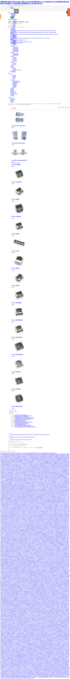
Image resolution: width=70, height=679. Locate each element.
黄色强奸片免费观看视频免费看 (13, 567)
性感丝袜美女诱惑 (38, 609)
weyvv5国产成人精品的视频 (31, 542)
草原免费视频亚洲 (44, 471)
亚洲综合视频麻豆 (53, 496)
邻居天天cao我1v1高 (27, 581)
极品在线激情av (18, 585)
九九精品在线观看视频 (64, 460)
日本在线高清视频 (28, 588)
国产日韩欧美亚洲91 (46, 562)
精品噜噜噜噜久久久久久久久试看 (9, 519)
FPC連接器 (33, 30)
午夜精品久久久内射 (39, 525)
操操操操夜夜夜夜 (16, 568)
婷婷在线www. (65, 543)
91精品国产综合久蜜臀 (16, 515)
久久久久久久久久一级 (39, 487)
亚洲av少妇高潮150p (23, 502)
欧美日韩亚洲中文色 (10, 483)
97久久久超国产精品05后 (56, 506)
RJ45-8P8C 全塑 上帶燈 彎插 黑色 (17, 354)
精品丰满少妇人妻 (4, 528)
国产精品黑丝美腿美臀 (32, 476)
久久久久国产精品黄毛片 (40, 543)
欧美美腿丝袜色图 (21, 561)
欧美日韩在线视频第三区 (64, 571)
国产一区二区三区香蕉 (44, 547)
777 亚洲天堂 (19, 490)
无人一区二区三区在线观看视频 (8, 544)
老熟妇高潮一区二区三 (43, 520)
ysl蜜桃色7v (53, 459)
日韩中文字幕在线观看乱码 (10, 500)
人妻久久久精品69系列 (46, 581)
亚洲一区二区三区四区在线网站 (6, 596)
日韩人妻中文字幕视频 (30, 502)
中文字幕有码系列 (32, 545)
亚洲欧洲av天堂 (62, 464)
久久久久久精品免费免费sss (37, 524)
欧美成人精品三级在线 (24, 492)
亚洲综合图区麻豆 (54, 507)
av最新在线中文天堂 (12, 562)
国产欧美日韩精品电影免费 (14, 474)
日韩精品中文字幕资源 (32, 609)
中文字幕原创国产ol (65, 504)
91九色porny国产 (49, 529)
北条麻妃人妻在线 (62, 535)
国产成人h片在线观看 (23, 458)
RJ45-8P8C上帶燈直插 (15, 268)
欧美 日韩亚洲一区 (34, 588)
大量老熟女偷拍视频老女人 (7, 581)
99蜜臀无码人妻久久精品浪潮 (54, 516)
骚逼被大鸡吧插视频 (15, 556)
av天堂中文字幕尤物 (51, 486)
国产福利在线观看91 (37, 587)
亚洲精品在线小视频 (37, 527)
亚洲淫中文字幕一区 (55, 576)
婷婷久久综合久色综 (23, 470)
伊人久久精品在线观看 (24, 516)
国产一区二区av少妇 (21, 474)
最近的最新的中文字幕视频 (22, 478)
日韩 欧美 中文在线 (66, 586)
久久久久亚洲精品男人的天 (61, 575)
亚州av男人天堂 (60, 521)
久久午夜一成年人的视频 (40, 596)
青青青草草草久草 (36, 535)
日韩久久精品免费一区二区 (48, 482)
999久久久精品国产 (60, 599)
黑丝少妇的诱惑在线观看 (64, 483)
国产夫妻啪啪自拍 (32, 605)
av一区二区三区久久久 (27, 477)
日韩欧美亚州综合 (52, 571)
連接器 (11, 29)
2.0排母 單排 (44, 34)
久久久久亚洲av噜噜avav (50, 569)
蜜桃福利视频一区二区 (24, 544)
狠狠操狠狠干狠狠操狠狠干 (19, 591)
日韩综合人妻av (22, 574)
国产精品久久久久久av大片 (32, 463)
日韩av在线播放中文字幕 (13, 487)
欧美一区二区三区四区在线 (15, 472)
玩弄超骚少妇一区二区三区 (56, 482)
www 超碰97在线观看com (5, 507)
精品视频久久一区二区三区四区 (15, 603)
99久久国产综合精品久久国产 (51, 556)
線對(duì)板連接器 (47, 30)
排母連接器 (19, 30)
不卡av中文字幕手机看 (31, 457)
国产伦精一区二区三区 (60, 605)
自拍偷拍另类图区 (20, 507)
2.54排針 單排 (28, 34)
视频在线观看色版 (15, 478)
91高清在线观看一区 (42, 478)
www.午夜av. (54, 529)
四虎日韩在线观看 (25, 558)
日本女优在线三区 (33, 512)
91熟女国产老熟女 (29, 519)
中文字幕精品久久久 (11, 569)
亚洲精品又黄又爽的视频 (19, 459)
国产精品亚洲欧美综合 (59, 549)
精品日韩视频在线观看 (23, 510)
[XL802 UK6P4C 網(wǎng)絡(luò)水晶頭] (19, 141)
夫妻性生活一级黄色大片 (28, 499)
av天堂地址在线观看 (40, 477)
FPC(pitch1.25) (15, 64)
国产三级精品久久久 (53, 581)
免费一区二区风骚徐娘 (48, 505)
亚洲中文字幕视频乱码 (56, 606)
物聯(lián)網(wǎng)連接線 (44, 32)
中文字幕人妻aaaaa (37, 518)
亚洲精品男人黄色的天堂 (15, 596)
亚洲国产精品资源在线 (63, 528)
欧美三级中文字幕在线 (8, 561)
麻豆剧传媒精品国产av (5, 496)
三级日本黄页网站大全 (64, 560)
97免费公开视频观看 (11, 563)
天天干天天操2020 (7, 546)
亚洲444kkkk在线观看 (6, 473)
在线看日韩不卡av (21, 482)
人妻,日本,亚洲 (46, 531)
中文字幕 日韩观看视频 (38, 483)
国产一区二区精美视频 (37, 548)
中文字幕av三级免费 (29, 553)
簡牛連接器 (23, 30)
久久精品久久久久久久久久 (16, 513)
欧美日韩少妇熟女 (8, 541)
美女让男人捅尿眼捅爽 (57, 458)
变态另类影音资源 (38, 503)
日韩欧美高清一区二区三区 (58, 504)
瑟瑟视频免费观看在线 (42, 497)
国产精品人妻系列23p (15, 491)
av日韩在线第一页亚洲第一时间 (53, 510)
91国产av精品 (28, 470)
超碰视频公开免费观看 (58, 582)
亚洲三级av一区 (64, 517)
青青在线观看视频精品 (59, 532)
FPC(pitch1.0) (14, 63)
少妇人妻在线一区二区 (61, 505)
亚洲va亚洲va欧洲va (21, 485)
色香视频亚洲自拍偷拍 (10, 568)
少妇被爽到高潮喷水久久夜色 (62, 545)
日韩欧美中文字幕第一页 (34, 470)
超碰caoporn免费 (65, 503)
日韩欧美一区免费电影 (19, 524)
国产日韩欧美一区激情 (18, 569)
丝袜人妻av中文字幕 (60, 462)
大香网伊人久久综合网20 (38, 500)
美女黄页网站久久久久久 (32, 543)
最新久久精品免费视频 (53, 570)
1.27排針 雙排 (16, 34)
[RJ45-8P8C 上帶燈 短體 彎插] (19, 301)
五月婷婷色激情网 (49, 488)
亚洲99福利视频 (65, 549)
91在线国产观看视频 (37, 520)
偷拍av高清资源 (2, 603)
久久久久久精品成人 (28, 583)
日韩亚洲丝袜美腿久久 (41, 517)
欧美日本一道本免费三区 (46, 516)
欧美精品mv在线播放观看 (61, 455)
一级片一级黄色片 (6, 570)
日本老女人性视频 (9, 491)
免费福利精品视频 (43, 502)
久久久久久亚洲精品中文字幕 (32, 596)
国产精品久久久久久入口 (49, 470)
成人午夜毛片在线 (31, 455)
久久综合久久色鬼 (16, 519)
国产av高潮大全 (32, 591)
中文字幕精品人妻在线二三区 (18, 455)
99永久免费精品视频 (46, 477)
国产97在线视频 (53, 461)
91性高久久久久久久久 (65, 602)
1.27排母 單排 (36, 34)
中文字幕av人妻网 (13, 555)
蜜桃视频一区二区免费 (26, 504)
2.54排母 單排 (52, 34)
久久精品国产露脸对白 (43, 488)
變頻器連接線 (15, 83)
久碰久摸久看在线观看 (25, 543)
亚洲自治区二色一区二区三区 (13, 554)
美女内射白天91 (27, 487)
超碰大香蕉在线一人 (8, 540)
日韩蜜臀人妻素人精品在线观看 (26, 569)
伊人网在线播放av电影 (54, 500)
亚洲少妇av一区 (46, 543)
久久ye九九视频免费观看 (13, 599)
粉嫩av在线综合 (44, 464)
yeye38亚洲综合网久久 (32, 503)
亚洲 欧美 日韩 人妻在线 (4, 506)
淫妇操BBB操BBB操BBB (22, 601)
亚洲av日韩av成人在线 (58, 602)
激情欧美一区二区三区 (46, 491)
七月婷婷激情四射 (61, 492)
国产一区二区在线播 (60, 507)
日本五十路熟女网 (42, 513)
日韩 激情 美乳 (26, 530)
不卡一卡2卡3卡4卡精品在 (23, 500)
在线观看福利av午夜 (26, 455)
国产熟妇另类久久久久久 (27, 540)
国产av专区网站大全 (30, 497)
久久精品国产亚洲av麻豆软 (14, 583)
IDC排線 (14, 78)
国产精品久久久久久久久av (19, 528)
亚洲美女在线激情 (39, 469)
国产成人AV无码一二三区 (48, 459)
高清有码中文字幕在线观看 (49, 460)
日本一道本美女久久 (25, 503)
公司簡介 (11, 439)
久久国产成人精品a (54, 455)
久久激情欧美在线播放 (41, 511)
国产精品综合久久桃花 (3, 482)
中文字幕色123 (65, 512)
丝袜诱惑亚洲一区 (52, 546)
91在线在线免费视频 (30, 496)
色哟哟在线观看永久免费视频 (9, 455)
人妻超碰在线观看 (55, 524)
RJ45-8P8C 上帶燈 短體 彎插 (16, 302)
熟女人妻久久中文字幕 (30, 595)
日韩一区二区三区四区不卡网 (16, 476)
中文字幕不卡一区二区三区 (43, 553)
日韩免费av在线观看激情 (43, 514)
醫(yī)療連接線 (15, 86)
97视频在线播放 (59, 477)
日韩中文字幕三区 (4, 501)
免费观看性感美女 (4, 477)
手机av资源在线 (63, 519)
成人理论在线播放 (18, 532)
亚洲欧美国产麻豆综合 (14, 561)
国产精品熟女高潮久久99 (64, 597)
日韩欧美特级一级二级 (27, 473)
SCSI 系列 (14, 28)
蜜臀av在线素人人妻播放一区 (35, 498)
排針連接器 (16, 30)
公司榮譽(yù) (21, 41)
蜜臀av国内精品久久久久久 (20, 469)
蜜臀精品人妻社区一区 (66, 461)
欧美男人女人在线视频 (60, 596)
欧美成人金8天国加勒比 (22, 567)
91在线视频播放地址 (38, 602)
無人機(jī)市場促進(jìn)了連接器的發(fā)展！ (21, 414)
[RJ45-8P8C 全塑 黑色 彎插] (19, 387)
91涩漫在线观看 (23, 547)
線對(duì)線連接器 (53, 30)
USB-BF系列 (14, 59)
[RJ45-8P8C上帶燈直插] (19, 266)
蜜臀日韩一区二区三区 (7, 486)
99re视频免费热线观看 (59, 459)
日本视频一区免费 (24, 586)
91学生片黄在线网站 (53, 596)
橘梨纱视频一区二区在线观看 (17, 610)
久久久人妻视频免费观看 (42, 534)
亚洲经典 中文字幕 (61, 585)
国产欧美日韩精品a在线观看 (21, 487)
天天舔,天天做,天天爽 (10, 488)
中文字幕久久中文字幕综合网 (26, 549)
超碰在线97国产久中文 (22, 527)
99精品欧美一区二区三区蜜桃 (20, 533)
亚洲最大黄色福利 (49, 554)
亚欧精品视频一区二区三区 (36, 529)
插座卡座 (16, 36)
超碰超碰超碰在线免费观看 (15, 518)
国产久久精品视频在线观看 (59, 476)
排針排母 (11, 33)
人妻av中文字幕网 (50, 592)
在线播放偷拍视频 (51, 543)
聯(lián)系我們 (12, 8)
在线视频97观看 (10, 559)
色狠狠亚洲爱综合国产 (30, 454)
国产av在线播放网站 (55, 505)
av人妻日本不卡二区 (38, 461)
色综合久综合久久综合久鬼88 (11, 510)
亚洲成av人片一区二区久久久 (35, 488)
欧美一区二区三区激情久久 (46, 496)
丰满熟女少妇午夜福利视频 (17, 506)
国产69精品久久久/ (56, 469)
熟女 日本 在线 (28, 515)
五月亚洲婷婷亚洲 (29, 577)
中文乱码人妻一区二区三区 (44, 560)
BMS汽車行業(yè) (47, 38)
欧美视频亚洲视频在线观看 (13, 570)
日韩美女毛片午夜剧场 (61, 559)
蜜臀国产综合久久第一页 (11, 528)
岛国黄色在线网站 (40, 474)
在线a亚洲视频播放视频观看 (46, 500)
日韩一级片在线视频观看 (4, 515)
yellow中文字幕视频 (19, 543)
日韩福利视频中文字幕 (56, 562)
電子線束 (14, 32)
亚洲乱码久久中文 (42, 507)
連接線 (11, 31)
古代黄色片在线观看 (12, 459)
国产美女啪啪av (44, 558)
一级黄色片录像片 (50, 506)
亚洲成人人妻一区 (41, 546)
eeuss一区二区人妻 (27, 568)
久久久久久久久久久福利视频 (13, 507)
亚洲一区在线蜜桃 (36, 528)
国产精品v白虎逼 (39, 540)
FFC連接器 (36, 30)
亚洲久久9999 (49, 535)
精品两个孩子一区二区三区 (32, 544)
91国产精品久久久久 (23, 517)
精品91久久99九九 (37, 530)
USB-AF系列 (14, 57)
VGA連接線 (50, 32)
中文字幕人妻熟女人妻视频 (40, 575)
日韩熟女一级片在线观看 (50, 527)
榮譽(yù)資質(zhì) (24, 439)
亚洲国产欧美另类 (29, 517)
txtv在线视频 (37, 505)
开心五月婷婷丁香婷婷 (58, 558)
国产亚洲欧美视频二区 (54, 544)
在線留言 (11, 14)
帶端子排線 (14, 77)
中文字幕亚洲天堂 (53, 475)
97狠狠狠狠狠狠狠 (66, 596)
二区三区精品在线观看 (4, 490)
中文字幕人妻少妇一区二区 (21, 599)
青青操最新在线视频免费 (26, 475)
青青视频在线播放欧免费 (16, 531)
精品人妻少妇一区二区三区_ (49, 512)
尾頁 (16, 411)
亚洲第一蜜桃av (38, 570)
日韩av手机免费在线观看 (59, 487)
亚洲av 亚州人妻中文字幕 (38, 455)
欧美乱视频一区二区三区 (9, 553)
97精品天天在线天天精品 (4, 597)
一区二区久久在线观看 (44, 567)
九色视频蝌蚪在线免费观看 (41, 588)
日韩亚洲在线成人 (9, 478)
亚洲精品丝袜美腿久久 (26, 526)
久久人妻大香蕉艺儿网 (35, 553)
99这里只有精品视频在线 (31, 500)
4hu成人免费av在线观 (3, 545)
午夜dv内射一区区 (25, 463)
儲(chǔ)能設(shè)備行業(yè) (41, 38)
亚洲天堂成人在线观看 (6, 456)
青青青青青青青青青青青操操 (19, 462)
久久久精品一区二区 (58, 572)
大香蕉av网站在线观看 (19, 493)
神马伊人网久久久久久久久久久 (10, 521)
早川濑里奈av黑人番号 (8, 527)
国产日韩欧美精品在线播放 (12, 469)
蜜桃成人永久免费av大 (51, 589)
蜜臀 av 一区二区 (5, 569)
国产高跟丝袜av (46, 504)
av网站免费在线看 (48, 502)
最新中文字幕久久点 (49, 534)
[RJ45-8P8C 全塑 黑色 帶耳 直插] (19, 404)
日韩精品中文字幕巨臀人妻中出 (35, 567)
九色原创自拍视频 (50, 493)
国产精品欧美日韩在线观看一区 (44, 510)
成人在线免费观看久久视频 (35, 539)
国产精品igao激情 (3, 521)
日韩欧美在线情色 (50, 469)
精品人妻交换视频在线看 (62, 603)
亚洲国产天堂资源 (16, 500)
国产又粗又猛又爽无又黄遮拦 (65, 514)
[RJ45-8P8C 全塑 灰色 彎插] (19, 370)
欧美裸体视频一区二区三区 (38, 501)
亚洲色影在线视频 (57, 486)
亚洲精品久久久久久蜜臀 (55, 561)
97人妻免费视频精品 (50, 541)
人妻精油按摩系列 (14, 514)
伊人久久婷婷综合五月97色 (50, 578)
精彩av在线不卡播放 (56, 592)
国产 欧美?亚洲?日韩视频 (64, 540)
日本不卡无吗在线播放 (12, 460)
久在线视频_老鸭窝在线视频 (20, 456)
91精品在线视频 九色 (13, 543)
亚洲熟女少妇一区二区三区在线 (60, 581)
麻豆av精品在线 (67, 513)
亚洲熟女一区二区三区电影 (47, 489)
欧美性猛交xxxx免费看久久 (11, 462)
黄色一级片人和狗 (54, 534)
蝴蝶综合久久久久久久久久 (22, 606)
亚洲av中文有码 (38, 463)
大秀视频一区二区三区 (29, 559)
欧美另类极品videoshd (43, 484)
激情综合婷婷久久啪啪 (10, 517)
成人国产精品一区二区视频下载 (24, 557)
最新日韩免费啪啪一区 (56, 454)
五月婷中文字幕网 (45, 487)
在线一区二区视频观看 (30, 535)
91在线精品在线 (66, 544)
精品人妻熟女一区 (64, 493)
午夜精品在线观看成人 (48, 583)
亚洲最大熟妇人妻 (66, 490)
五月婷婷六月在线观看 (31, 587)
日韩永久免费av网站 (57, 499)
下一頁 (15, 411)
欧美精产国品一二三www (17, 544)
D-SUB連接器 (12, 30)
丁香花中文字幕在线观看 (28, 574)
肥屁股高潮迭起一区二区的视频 (46, 455)
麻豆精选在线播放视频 (59, 457)
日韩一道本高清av (31, 555)
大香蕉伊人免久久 (35, 478)
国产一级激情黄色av (50, 524)
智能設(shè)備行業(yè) (28, 38)
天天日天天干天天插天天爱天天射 (16, 454)
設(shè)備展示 (25, 41)
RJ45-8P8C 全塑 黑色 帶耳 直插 (16, 406)
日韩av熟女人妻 (51, 504)
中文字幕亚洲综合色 (19, 555)
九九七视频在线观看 (50, 567)
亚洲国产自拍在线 (15, 488)
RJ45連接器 (43, 30)
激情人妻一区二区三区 (64, 558)
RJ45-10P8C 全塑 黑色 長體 (16, 216)
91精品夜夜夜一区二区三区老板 (15, 534)
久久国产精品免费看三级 (59, 490)
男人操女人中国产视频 (16, 497)
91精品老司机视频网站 (53, 477)
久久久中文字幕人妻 (34, 477)
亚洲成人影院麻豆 (45, 542)
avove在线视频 (13, 540)
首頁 (63, 107)
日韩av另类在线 (7, 470)
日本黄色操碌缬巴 (17, 557)
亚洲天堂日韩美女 (20, 602)
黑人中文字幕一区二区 (34, 568)
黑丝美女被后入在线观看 (54, 533)
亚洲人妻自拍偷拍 (16, 553)
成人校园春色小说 (8, 464)
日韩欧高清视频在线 (36, 458)
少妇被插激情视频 (36, 595)
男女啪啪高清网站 (21, 581)
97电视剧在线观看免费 (10, 485)
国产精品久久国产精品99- (66, 520)
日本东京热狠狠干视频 (44, 476)
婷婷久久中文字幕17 (4, 586)
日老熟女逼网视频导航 (23, 563)
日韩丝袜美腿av (67, 474)
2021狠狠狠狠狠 (13, 493)
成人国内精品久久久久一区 (50, 558)
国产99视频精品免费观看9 (32, 562)
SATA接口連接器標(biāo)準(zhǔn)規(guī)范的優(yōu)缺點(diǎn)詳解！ (24, 418)
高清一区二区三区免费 (30, 586)
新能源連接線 (25, 32)
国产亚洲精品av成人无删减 (18, 573)
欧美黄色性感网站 (31, 528)
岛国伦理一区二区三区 (52, 457)
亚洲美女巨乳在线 (42, 603)
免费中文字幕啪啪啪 (56, 528)
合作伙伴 (17, 42)
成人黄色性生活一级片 (17, 502)
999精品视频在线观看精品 (30, 491)
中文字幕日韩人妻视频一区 (58, 568)
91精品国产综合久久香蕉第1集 (44, 563)
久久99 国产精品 (5, 605)
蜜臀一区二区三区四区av (47, 559)
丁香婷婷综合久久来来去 (51, 487)
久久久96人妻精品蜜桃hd (24, 520)
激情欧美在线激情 (21, 541)
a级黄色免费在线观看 (60, 584)
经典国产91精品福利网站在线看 (30, 471)
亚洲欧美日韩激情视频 (62, 501)
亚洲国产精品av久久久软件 (49, 478)
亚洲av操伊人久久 (49, 577)
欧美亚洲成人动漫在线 (41, 574)
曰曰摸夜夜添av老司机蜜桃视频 (63, 516)
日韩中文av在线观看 (34, 604)
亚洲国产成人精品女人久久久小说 (38, 601)
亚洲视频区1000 (19, 457)
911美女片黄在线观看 (40, 489)
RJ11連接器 (14, 68)
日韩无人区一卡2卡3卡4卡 (4, 471)
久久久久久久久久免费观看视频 (9, 520)
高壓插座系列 (12, 98)
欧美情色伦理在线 (56, 485)
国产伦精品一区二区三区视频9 (26, 512)
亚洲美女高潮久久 (23, 559)
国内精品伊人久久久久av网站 (11, 576)
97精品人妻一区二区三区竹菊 (50, 497)
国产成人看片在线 (48, 513)
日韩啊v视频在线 (24, 496)
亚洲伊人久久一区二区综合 (36, 484)
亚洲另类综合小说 (32, 461)
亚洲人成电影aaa (7, 592)
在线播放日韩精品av (66, 470)
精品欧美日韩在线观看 (33, 515)
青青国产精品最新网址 (10, 512)
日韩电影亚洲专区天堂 (39, 544)
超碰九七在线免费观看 (21, 597)
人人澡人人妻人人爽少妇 (53, 548)
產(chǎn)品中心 (12, 35)
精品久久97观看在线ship (57, 574)
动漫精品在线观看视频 (64, 471)
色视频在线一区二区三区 (38, 457)
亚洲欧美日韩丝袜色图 (42, 458)
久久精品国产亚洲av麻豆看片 (54, 557)
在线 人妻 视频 (61, 456)
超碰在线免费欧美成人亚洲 (6, 599)
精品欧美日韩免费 (65, 487)
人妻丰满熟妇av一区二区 (17, 512)
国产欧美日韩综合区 (6, 503)
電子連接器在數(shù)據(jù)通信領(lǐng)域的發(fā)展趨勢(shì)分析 (24, 417)
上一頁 (12, 411)
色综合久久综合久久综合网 (61, 473)
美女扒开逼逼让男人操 (14, 541)
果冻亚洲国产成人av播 (9, 535)
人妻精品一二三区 (53, 532)
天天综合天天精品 (45, 515)
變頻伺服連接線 (38, 32)
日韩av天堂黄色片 (45, 469)
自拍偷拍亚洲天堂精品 (42, 456)
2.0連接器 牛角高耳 (15, 53)
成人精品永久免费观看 (60, 489)
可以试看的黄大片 (23, 515)
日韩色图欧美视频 (55, 463)
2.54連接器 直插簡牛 (15, 51)
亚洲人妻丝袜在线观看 (44, 473)
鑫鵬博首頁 (12, 28)
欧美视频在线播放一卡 (64, 477)
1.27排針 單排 (12, 34)
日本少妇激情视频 (64, 591)
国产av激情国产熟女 (45, 609)
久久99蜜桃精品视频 (7, 499)
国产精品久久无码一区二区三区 (22, 548)
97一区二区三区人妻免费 (26, 545)
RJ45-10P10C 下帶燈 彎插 (15, 164)
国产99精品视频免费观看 (45, 462)
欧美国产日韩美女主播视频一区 (56, 483)
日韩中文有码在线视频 (44, 506)
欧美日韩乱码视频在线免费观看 (52, 473)
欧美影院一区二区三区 (22, 553)
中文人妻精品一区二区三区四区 (41, 485)
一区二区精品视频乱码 (51, 542)
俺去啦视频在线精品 (35, 585)
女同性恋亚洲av (26, 505)
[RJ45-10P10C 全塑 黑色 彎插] (19, 180)
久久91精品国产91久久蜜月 (13, 548)
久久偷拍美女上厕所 (13, 456)
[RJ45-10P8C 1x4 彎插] (19, 249)
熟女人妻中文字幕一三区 (35, 521)
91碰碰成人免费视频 (8, 461)
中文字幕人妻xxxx (26, 589)
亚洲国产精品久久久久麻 (35, 572)
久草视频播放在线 (61, 576)
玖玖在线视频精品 (38, 532)
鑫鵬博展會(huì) (13, 42)
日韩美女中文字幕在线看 (10, 477)
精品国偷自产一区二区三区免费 (46, 483)
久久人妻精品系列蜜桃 (48, 507)
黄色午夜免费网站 (19, 461)
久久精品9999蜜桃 (61, 557)
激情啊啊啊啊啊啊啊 (64, 526)
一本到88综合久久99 (29, 534)
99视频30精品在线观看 (39, 605)
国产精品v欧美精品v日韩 (14, 560)
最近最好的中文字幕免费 (54, 603)
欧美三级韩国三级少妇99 (12, 533)
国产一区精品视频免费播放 (58, 543)
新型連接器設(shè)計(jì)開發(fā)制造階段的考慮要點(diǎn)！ (24, 415)
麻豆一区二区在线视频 (13, 499)
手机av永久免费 (45, 493)
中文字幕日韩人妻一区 (51, 573)
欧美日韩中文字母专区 (3, 511)
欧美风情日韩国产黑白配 (23, 542)
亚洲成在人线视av (44, 555)
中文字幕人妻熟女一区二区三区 (8, 502)
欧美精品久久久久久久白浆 (49, 468)
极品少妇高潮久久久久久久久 (6, 454)
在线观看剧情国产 (40, 559)
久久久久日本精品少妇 (39, 549)
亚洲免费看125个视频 (52, 490)
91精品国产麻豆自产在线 (52, 605)
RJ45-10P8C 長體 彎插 (15, 199)
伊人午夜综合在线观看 (42, 572)
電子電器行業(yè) (34, 38)
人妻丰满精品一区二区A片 (25, 506)
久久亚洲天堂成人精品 (26, 507)
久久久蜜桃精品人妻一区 (32, 532)
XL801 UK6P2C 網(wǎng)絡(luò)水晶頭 (18, 125)
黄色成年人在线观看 (7, 525)
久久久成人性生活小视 (43, 527)
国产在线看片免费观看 (12, 585)
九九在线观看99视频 (21, 530)
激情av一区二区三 (45, 573)
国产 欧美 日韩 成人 (15, 601)
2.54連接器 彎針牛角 (15, 54)
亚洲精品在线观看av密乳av (11, 587)
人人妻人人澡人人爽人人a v (26, 576)
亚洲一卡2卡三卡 (28, 554)
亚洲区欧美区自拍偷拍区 (5, 487)
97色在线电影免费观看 (4, 563)
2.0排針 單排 (20, 34)
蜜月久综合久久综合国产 (56, 460)
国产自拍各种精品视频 (41, 557)
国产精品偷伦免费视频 (20, 486)
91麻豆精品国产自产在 (40, 531)
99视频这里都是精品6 (47, 596)
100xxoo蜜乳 (53, 517)
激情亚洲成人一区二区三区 (34, 482)
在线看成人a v (17, 521)
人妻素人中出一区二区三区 (26, 468)
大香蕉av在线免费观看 (53, 584)
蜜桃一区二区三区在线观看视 (28, 462)
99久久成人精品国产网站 (15, 574)
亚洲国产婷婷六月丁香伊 (22, 491)
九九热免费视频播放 (61, 544)
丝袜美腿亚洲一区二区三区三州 (58, 512)
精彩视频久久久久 (37, 506)
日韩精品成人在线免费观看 (20, 571)
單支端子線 (14, 75)
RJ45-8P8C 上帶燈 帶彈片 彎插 (16, 337)
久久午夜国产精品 (15, 505)
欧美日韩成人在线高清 (62, 485)
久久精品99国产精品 (51, 526)
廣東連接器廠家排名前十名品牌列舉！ (20, 420)
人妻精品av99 (66, 456)
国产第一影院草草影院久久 (64, 482)
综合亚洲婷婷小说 (31, 589)
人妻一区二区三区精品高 (26, 461)
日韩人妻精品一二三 (20, 475)
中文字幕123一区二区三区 (63, 488)
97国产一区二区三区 (11, 547)
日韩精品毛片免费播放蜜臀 (60, 475)
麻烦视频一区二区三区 (13, 475)
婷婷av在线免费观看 (56, 501)
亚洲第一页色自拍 (8, 514)
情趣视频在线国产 (65, 521)
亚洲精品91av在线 (64, 498)
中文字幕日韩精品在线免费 (28, 486)
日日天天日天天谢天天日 (47, 601)
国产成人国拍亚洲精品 (27, 488)
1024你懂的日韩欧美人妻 (28, 529)
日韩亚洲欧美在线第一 (39, 542)
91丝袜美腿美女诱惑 (7, 549)
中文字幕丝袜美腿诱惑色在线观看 (28, 524)
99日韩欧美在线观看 (8, 504)
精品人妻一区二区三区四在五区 (6, 526)
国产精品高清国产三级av (5, 590)
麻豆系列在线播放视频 (66, 457)
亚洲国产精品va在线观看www (49, 511)
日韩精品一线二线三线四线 (8, 476)
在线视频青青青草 (10, 482)
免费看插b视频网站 (28, 560)
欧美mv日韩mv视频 (34, 540)
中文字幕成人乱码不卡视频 (58, 493)
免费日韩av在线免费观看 (54, 521)
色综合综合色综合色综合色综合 (5, 475)
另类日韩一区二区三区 (50, 528)
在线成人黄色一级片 (29, 510)
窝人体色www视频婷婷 (13, 589)
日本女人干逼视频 (44, 524)
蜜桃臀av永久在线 (10, 468)
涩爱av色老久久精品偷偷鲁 (23, 535)
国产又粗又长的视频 (23, 471)
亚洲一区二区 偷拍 (11, 471)
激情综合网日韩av (34, 486)
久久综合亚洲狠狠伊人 (29, 547)
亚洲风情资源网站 (32, 526)
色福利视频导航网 (16, 458)
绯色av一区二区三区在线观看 (37, 462)
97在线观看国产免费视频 (41, 460)
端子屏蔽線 (14, 76)
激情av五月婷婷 (10, 588)
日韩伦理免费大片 (49, 518)
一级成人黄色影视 (4, 510)
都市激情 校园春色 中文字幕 (62, 525)
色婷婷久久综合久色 (27, 485)
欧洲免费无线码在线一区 (59, 586)
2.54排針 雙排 (32, 34)
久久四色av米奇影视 (60, 470)
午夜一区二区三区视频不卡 (56, 535)
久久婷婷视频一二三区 (44, 587)
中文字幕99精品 (63, 458)
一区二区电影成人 (42, 505)
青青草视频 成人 (52, 602)
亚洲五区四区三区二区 (33, 469)
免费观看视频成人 (24, 464)
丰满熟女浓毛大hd (32, 487)
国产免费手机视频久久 (23, 513)
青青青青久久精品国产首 (64, 531)
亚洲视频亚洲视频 (15, 539)
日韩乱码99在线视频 (14, 461)
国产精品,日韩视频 (56, 604)
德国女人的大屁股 (28, 521)
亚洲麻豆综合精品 (19, 558)
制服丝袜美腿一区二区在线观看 (62, 534)
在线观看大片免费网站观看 (50, 539)
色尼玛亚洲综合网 (7, 603)
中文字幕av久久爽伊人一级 (10, 598)
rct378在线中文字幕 (15, 482)
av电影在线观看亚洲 (4, 578)
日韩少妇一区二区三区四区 (12, 457)
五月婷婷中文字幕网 (26, 525)
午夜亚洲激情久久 (16, 484)
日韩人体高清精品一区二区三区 (57, 478)
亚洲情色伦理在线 (47, 533)
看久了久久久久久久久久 (13, 558)
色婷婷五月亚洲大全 (20, 526)
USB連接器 (30, 30)
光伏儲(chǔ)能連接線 (33, 32)
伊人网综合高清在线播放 (23, 497)
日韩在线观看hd (62, 541)
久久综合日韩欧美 (62, 569)
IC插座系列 (12, 100)
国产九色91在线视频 (63, 472)
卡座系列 (11, 102)
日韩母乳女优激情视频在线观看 (7, 602)
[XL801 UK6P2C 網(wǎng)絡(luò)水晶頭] (19, 124)
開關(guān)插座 (12, 101)
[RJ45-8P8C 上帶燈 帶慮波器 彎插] (19, 318)
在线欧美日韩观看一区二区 (58, 591)
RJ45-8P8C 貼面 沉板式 (15, 285)
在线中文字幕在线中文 (25, 532)
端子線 (11, 32)
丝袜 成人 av (51, 562)
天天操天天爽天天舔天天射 (25, 476)
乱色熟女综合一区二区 (3, 462)
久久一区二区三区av (23, 521)
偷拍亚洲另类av (16, 604)
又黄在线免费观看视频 (44, 463)
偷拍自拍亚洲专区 (54, 489)
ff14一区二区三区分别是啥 (5, 548)
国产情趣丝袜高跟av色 (57, 519)
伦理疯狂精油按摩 (28, 572)
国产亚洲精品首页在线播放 (4, 492)
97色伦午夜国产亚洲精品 (10, 545)
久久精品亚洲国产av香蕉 (30, 513)
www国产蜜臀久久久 (25, 457)
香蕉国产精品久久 (6, 459)
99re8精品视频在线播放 (38, 573)
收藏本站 (11, 7)
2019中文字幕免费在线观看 (65, 572)
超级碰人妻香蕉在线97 (32, 525)
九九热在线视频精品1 (54, 545)
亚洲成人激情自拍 (35, 533)
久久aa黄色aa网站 (64, 570)
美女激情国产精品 (3, 514)
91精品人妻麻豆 (46, 610)
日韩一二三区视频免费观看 (63, 469)
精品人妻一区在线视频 (42, 539)
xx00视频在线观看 (59, 498)
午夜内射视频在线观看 (43, 529)
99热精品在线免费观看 (21, 539)
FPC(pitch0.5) (14, 62)
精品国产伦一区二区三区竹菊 (46, 532)
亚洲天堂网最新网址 (37, 591)
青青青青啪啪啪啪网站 (27, 604)
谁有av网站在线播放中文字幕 (56, 554)
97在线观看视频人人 (52, 549)
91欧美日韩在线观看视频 (23, 531)
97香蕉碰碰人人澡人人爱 (63, 587)
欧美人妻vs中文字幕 (56, 585)
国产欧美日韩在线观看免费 (5, 600)
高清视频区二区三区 (61, 474)
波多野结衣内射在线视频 (39, 610)
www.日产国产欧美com (23, 575)
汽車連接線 (28, 32)
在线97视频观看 (4, 582)
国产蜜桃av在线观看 (35, 511)
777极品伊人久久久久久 (36, 510)
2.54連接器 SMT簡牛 (16, 49)
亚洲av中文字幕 (61, 510)
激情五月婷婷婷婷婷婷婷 (12, 605)
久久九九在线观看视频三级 (33, 459)
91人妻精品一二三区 (60, 503)
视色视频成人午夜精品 (26, 591)
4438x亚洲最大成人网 (52, 531)
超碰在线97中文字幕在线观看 (50, 572)
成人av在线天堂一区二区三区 (19, 511)
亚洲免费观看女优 (19, 496)
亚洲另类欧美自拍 (41, 595)
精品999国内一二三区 (10, 505)
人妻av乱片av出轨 (37, 513)
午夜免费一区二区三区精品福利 (61, 529)
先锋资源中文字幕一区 (17, 492)
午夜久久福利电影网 (8, 472)
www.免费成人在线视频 (29, 458)
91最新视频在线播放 (61, 533)
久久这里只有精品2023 (56, 488)
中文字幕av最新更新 (31, 516)
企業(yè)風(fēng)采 (19, 439)
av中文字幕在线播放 (33, 610)
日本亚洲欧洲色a (20, 525)
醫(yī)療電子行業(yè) (22, 38)
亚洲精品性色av (30, 546)
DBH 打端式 (14, 15)
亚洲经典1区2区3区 (25, 570)
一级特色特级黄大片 (11, 458)
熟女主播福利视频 (35, 497)
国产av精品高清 (43, 454)
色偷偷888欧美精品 (21, 488)
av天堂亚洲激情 (29, 490)
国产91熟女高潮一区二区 (53, 503)
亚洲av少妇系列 (5, 512)
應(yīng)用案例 (12, 37)
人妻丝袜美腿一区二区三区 (11, 582)
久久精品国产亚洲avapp (7, 493)
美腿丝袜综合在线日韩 (14, 489)
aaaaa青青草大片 (55, 555)
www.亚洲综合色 (32, 473)
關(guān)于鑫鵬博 (12, 41)
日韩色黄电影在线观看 (32, 582)
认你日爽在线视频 (51, 563)
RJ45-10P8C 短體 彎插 (15, 233)
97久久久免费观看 (25, 528)
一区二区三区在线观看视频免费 (46, 461)
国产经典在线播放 (32, 506)
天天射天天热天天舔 (50, 555)
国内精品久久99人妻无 (23, 595)
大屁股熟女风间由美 (47, 475)
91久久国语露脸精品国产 (49, 458)
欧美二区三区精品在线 (6, 474)
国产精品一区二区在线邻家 (34, 493)
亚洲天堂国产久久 (18, 576)
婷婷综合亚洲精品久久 (21, 590)
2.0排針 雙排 (24, 34)
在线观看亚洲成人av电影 (42, 585)
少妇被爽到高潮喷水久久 (12, 496)
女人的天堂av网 (34, 472)
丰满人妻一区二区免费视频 (53, 462)
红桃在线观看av (50, 463)
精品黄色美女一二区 (59, 553)
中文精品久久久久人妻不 (4, 458)
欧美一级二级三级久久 (57, 471)
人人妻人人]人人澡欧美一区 (17, 483)
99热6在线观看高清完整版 (19, 473)
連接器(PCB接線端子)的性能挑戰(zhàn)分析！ (21, 421)
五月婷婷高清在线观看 (35, 584)
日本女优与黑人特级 (38, 582)
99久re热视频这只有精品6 (26, 460)
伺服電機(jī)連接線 (15, 82)
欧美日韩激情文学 (25, 562)
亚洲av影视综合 (38, 554)
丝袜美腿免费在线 (21, 484)
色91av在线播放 (7, 571)
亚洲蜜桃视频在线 (56, 456)
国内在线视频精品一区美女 (9, 497)
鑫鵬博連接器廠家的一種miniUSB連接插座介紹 (21, 416)
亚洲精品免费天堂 (12, 546)
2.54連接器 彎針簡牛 (15, 50)
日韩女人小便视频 (21, 505)
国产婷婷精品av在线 (14, 486)
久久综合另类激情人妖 (34, 583)
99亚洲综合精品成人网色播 (37, 597)
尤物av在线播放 (47, 498)
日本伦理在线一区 (34, 517)
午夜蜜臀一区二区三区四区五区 (21, 514)
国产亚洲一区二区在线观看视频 (34, 507)
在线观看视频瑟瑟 (38, 476)
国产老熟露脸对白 (23, 534)
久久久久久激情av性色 (41, 583)
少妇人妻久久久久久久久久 (58, 589)
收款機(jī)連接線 (15, 84)
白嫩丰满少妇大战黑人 (41, 459)
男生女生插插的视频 (45, 486)
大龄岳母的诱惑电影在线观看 (46, 602)
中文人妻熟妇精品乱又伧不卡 (62, 463)
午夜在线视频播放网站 (11, 516)
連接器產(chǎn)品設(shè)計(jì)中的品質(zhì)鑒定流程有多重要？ (24, 422)
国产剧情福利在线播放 (44, 591)
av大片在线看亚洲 (28, 567)
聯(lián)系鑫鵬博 (12, 43)
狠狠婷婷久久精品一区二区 (36, 492)
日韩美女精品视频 (50, 530)
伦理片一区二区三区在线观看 (17, 468)
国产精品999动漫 (11, 470)
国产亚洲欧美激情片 (30, 464)
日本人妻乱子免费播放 (40, 598)
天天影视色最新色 (10, 515)
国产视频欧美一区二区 (59, 547)
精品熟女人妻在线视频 (45, 586)
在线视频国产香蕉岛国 (34, 571)
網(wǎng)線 (14, 87)
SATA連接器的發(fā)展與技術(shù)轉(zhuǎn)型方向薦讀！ (23, 419)
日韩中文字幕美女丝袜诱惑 (39, 576)
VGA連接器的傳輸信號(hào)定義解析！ (20, 424)
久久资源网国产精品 (33, 485)
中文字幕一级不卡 (29, 472)
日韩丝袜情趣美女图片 (55, 518)
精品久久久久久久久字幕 (29, 599)
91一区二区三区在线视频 (48, 517)
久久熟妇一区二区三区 (66, 497)
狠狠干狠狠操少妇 (14, 504)
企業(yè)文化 (17, 41)
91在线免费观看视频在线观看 (36, 490)
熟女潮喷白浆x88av (58, 491)
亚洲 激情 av (17, 510)
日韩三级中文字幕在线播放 (47, 561)
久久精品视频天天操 (65, 553)
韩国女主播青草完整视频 (11, 586)
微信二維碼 (12, 13)
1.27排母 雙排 (40, 34)
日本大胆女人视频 (13, 464)
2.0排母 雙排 (48, 34)
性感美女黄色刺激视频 (57, 514)
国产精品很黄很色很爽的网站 (37, 496)
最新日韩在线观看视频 (46, 540)
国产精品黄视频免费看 (45, 526)
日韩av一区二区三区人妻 (28, 484)
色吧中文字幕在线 (4, 576)
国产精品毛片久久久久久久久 (45, 503)
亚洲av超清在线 (30, 492)
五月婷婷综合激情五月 (37, 454)
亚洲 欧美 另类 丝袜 (41, 482)
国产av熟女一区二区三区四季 (40, 512)
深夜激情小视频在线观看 (62, 567)
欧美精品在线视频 (26, 482)
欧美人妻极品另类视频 (33, 468)
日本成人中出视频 (40, 581)
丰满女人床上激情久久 (51, 476)
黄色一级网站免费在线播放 (9, 539)
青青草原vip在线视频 (24, 490)
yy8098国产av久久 (31, 578)
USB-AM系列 (15, 58)
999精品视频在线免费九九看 (4, 585)
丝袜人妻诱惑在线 (4, 556)
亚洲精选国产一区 (56, 600)
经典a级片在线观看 (5, 547)
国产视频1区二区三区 (12, 473)
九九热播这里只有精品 (50, 600)
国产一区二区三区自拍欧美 (40, 504)
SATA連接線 (14, 85)
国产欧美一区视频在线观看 (53, 525)
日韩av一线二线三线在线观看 (38, 491)
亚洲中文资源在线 (21, 489)
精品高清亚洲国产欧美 (4, 610)
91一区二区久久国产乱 (16, 517)
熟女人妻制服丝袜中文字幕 (65, 491)
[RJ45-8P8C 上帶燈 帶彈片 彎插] (19, 335)
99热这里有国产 (59, 570)
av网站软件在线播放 (4, 469)
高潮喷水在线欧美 (15, 588)
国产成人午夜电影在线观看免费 (31, 575)
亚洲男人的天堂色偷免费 (18, 578)
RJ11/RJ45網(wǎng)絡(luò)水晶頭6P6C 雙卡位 (19, 160)
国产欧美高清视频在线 (23, 472)
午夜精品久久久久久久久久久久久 (19, 477)
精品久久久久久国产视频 (35, 556)
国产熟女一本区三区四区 (27, 511)
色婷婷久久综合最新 (45, 582)
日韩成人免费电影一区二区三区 (57, 520)
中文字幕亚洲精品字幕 (33, 475)
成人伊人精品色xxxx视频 (24, 582)
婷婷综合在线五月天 (47, 598)
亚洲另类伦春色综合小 (14, 530)
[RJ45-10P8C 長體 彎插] (19, 197)
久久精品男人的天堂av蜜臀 (20, 540)
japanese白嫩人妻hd (14, 498)
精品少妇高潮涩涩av (10, 484)
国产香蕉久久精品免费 (62, 518)
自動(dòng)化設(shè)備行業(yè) (14, 38)
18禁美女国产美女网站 (15, 527)
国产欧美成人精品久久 (42, 499)
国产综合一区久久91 (24, 454)
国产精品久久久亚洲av (53, 498)
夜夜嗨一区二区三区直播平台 (35, 569)
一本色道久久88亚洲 (18, 520)
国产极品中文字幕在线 (30, 600)
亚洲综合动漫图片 (56, 472)
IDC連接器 (40, 30)
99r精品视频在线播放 (4, 463)
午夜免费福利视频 (6, 524)
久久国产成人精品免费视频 (52, 515)
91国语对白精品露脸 (35, 534)
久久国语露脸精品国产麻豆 (30, 527)
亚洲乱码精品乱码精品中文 (21, 498)
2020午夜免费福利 (3, 541)
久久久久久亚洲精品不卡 (5, 558)
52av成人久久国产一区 (48, 595)
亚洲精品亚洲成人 (27, 539)
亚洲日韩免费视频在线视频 (45, 490)
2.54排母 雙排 (56, 34)
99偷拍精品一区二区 (6, 529)
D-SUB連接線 (54, 32)
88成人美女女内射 (23, 585)
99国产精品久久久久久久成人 (48, 474)
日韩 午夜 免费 (18, 605)
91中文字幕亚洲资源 (45, 472)
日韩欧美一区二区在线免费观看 (49, 519)
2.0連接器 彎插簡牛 (15, 48)
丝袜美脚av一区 (57, 569)
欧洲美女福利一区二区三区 (34, 557)
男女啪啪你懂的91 (52, 491)
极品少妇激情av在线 (57, 527)
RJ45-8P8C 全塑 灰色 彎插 (16, 371)
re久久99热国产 (11, 506)
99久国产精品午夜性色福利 (43, 535)
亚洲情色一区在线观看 (50, 484)
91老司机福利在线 (11, 503)
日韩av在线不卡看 (45, 501)
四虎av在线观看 (35, 531)
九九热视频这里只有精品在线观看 (20, 529)
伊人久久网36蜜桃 (17, 563)
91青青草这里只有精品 (36, 502)
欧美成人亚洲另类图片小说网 (12, 490)
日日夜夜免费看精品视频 (58, 563)
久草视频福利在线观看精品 (7, 577)
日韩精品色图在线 (56, 464)
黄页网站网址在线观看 (22, 501)
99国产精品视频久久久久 (60, 513)
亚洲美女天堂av (18, 600)
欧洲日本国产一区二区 (44, 530)
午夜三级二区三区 (27, 456)
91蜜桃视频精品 (50, 501)
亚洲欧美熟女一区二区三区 (18, 503)
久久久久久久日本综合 (32, 505)
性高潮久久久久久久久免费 (41, 468)
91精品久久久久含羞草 (29, 514)
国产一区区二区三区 (19, 463)
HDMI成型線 (17, 32)
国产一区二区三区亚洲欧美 (65, 542)
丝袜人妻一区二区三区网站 (38, 586)
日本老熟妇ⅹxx (15, 485)
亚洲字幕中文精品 (38, 473)
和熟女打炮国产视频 (23, 600)
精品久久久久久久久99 (52, 540)
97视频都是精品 (39, 472)
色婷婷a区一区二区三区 (36, 606)
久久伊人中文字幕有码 (47, 521)
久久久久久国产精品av (63, 530)
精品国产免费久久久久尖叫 (58, 497)
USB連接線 (21, 32)
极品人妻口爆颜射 (32, 602)
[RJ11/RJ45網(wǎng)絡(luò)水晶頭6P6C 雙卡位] (19, 158)
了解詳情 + (13, 127)
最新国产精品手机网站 (41, 533)
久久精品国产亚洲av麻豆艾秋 (48, 576)
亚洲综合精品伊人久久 (35, 499)
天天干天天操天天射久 (29, 606)
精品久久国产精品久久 (58, 526)
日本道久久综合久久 (36, 546)
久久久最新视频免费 (65, 478)
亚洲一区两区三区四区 (59, 461)
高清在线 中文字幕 (56, 484)
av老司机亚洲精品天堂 (62, 454)
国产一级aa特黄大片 (55, 474)
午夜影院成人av (49, 545)
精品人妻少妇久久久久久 (33, 460)
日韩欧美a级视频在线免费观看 (9, 609)
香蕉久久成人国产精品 (66, 532)
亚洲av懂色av (58, 590)
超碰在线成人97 (23, 483)
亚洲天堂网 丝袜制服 (12, 571)
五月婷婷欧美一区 (65, 459)
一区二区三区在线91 (17, 471)
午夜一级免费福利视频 (34, 581)
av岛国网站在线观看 (44, 518)
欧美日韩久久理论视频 (49, 454)
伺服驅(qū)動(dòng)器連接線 (17, 81)
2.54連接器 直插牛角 (15, 55)
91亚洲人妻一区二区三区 (57, 468)
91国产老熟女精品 (14, 526)
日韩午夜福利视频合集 (23, 519)
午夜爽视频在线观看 (51, 472)
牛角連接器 (26, 30)
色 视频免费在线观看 (54, 502)
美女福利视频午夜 (58, 597)
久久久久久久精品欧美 (63, 600)
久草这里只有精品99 (62, 511)
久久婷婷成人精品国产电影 (37, 464)
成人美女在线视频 (37, 589)
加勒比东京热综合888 (11, 575)
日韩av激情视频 (65, 515)
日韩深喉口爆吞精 (33, 549)
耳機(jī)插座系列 (12, 99)
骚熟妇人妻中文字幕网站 (20, 499)
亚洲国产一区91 (58, 540)
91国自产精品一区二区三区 (47, 544)
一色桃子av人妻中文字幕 (49, 485)
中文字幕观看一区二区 (14, 525)
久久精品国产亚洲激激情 (49, 456)
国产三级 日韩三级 (29, 584)
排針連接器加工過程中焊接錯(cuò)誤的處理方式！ (22, 423)
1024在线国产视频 (17, 575)
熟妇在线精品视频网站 (56, 541)
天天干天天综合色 (32, 541)
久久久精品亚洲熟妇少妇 (43, 569)
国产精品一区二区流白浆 (55, 583)
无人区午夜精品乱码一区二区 (24, 518)
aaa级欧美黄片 (20, 549)
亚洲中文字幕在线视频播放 (35, 592)
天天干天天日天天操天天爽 (7, 518)
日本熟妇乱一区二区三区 (62, 524)
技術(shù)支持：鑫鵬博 (39, 447)
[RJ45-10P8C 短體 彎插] (19, 232)
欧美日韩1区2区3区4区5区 (43, 589)
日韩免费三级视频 (60, 500)
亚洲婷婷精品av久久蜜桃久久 (34, 456)
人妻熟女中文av (30, 531)
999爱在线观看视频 (63, 486)
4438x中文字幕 (55, 470)
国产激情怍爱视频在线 (59, 515)
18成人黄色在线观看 (27, 489)
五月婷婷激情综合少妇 (65, 563)
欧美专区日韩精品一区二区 (60, 496)
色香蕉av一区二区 (17, 470)
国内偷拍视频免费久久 (18, 547)
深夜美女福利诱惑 (10, 501)
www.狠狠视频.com (11, 573)
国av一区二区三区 (19, 464)
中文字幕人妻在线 (40, 493)
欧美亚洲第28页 (7, 589)
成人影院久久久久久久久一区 (12, 463)
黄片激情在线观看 (43, 554)
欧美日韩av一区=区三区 (50, 471)
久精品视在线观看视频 (26, 493)
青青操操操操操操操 (38, 526)
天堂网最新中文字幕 (66, 510)
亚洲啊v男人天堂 (12, 529)
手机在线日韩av (42, 599)
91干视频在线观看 (62, 606)
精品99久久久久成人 (46, 590)
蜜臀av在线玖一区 (11, 492)
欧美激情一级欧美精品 (54, 559)
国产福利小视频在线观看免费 (38, 516)
